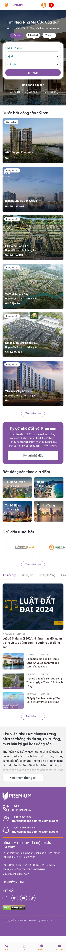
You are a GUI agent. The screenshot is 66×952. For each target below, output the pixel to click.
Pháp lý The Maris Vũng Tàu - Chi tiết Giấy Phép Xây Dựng (43, 700)
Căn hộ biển (34, 92)
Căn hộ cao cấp (17, 92)
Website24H (46, 920)
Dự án (17, 35)
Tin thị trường (47, 575)
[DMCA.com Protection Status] (14, 907)
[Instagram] (14, 898)
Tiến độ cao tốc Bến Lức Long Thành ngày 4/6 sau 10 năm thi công (44, 682)
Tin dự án (27, 575)
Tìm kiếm (33, 72)
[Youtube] (23, 898)
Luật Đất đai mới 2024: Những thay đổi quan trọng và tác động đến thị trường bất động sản (32, 643)
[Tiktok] (32, 898)
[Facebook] (6, 898)
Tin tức (49, 35)
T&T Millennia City (16, 294)
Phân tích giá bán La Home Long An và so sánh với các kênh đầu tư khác (42, 662)
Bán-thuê (33, 35)
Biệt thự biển (50, 92)
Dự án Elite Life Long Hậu (21, 342)
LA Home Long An (16, 246)
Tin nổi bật (9, 575)
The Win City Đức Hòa (19, 391)
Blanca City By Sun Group (21, 200)
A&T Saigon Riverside (19, 152)
